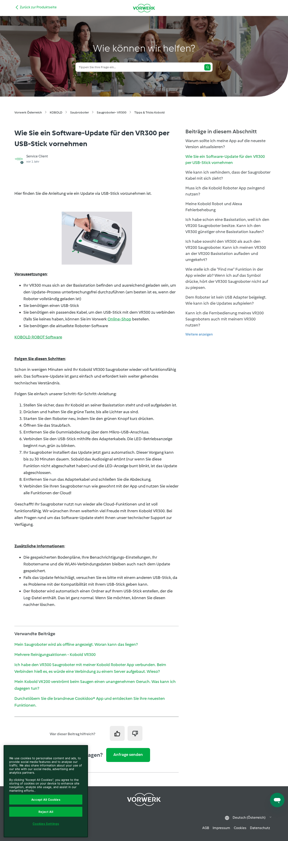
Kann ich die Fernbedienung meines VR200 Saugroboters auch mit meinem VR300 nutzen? (224, 319)
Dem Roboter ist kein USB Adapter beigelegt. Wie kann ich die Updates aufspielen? (225, 300)
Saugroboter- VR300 (111, 112)
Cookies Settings (46, 823)
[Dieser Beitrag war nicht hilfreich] (135, 733)
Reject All (45, 812)
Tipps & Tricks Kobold (149, 112)
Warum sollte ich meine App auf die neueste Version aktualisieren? (225, 143)
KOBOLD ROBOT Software (38, 337)
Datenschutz (260, 828)
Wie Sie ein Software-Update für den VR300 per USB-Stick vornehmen (225, 159)
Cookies (240, 828)
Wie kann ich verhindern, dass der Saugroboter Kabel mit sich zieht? (227, 175)
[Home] (144, 8)
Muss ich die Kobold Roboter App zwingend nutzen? (225, 191)
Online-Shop (119, 319)
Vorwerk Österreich (28, 112)
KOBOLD (56, 112)
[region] (46, 791)
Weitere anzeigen (199, 334)
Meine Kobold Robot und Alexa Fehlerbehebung (213, 206)
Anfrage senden (128, 754)
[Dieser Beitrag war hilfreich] (117, 733)
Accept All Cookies (46, 799)
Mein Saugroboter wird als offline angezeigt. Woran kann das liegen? (76, 644)
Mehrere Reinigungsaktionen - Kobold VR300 (55, 654)
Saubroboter (79, 112)
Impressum (221, 828)
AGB (205, 828)
